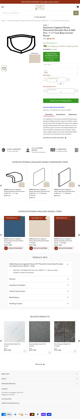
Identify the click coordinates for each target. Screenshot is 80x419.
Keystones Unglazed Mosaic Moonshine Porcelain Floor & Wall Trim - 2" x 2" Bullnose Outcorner (39, 192)
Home (3, 21)
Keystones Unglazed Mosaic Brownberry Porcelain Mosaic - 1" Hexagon (63, 240)
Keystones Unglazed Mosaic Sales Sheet (53, 107)
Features (12, 279)
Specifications (60, 114)
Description (49, 114)
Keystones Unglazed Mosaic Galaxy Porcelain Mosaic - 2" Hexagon (14, 240)
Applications (72, 114)
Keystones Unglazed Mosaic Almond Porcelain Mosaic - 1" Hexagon (39, 240)
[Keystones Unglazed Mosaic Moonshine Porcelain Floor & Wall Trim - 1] (21, 44)
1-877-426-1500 (41, 17)
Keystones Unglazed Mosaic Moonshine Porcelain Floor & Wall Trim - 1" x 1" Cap (14, 191)
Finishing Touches (15, 304)
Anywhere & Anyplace (17, 285)
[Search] (76, 13)
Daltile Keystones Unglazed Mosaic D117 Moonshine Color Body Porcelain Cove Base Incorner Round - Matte (36, 265)
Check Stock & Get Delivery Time (51, 56)
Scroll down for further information (53, 138)
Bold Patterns (14, 297)
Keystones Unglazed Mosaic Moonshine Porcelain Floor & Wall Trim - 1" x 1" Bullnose (64, 191)
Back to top (39, 364)
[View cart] (77, 7)
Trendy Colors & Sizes (17, 291)
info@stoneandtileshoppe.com (10, 403)
